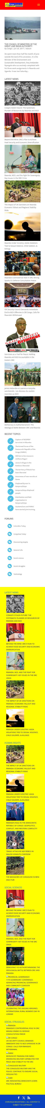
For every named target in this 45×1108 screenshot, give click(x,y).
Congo (9, 48)
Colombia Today (19, 526)
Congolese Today (19, 534)
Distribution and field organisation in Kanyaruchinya (23, 500)
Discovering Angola (20, 542)
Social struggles (19, 566)
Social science (18, 558)
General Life (18, 550)
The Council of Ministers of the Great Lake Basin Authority (21, 45)
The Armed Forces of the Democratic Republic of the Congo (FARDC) (25, 449)
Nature (28, 48)
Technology (17, 574)
